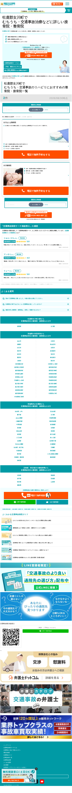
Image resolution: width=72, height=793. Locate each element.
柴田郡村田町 (53, 367)
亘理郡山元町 (19, 377)
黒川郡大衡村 (19, 387)
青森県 (53, 475)
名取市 (53, 347)
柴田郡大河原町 (19, 367)
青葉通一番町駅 (19, 457)
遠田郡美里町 (19, 393)
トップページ (7, 745)
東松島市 (52, 357)
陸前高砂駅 (52, 421)
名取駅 (53, 428)
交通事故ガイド (8, 755)
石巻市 (53, 341)
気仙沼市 (52, 344)
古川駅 (53, 414)
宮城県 (53, 478)
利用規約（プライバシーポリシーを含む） (15, 767)
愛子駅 (19, 414)
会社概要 (6, 765)
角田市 (19, 351)
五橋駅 (53, 447)
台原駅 (19, 441)
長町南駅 (52, 450)
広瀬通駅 (52, 444)
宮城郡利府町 (53, 380)
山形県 (53, 482)
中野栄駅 (19, 424)
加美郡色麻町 (53, 387)
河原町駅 (19, 450)
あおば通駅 (19, 418)
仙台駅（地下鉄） (19, 447)
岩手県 (19, 478)
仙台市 (19, 341)
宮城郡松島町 (53, 377)
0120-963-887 (36, 54)
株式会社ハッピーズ (12, 785)
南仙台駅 (19, 431)
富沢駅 (19, 454)
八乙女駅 (19, 437)
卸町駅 (19, 460)
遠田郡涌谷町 (53, 390)
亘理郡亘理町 (53, 374)
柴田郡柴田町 (19, 370)
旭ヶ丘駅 (52, 437)
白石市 (19, 347)
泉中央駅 (52, 434)
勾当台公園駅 (19, 444)
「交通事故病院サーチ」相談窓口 (31, 47)
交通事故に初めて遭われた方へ (12, 750)
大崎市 (19, 361)
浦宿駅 (19, 326)
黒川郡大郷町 (53, 383)
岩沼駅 (19, 428)
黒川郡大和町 (19, 383)
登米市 (53, 354)
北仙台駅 (52, 411)
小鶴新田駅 (19, 421)
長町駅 (53, 431)
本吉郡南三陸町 (19, 396)
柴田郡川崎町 (53, 370)
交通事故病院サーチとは (10, 747)
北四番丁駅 (52, 441)
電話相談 (56, 4)
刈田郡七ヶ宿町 (53, 364)
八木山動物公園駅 (52, 454)
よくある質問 (7, 762)
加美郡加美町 (19, 390)
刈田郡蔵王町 (19, 364)
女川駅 (53, 326)
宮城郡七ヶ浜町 (19, 380)
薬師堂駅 (52, 457)
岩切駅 (19, 434)
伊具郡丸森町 (19, 374)
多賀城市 (52, 351)
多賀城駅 (52, 424)
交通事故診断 (7, 760)
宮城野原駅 (52, 418)
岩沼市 (19, 354)
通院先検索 (7, 752)
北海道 (19, 475)
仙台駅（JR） (19, 411)
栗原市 (19, 357)
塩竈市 (19, 344)
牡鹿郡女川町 (53, 393)
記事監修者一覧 (8, 757)
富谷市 (53, 361)
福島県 (19, 485)
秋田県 (19, 482)
